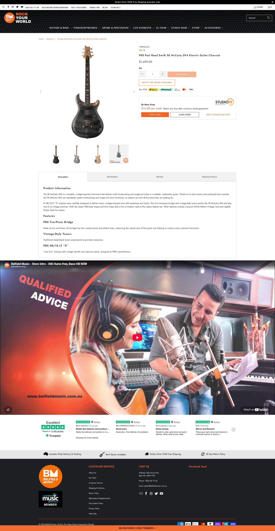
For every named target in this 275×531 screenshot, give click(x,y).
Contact (116, 7)
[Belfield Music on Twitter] (17, 7)
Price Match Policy (96, 503)
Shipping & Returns (209, 176)
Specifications (112, 176)
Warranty (159, 176)
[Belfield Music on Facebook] (8, 7)
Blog (105, 7)
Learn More (185, 114)
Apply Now (155, 114)
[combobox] (259, 18)
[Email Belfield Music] (3, 7)
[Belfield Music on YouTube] (22, 7)
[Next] (134, 91)
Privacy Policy (94, 508)
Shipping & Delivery (97, 488)
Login (260, 7)
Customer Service (96, 483)
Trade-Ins (94, 7)
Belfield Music (50, 524)
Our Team (92, 477)
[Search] (268, 18)
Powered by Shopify (86, 524)
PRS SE (142, 50)
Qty (140, 68)
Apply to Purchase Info (218, 114)
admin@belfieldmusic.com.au (155, 486)
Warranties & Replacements (99, 498)
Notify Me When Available (157, 82)
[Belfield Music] (17, 17)
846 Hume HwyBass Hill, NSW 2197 (149, 474)
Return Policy (94, 493)
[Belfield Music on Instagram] (12, 7)
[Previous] (41, 91)
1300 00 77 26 (32, 7)
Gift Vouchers (79, 7)
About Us (92, 472)
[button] (137, 528)
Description (63, 177)
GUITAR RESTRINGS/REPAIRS (55, 7)
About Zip (93, 513)
